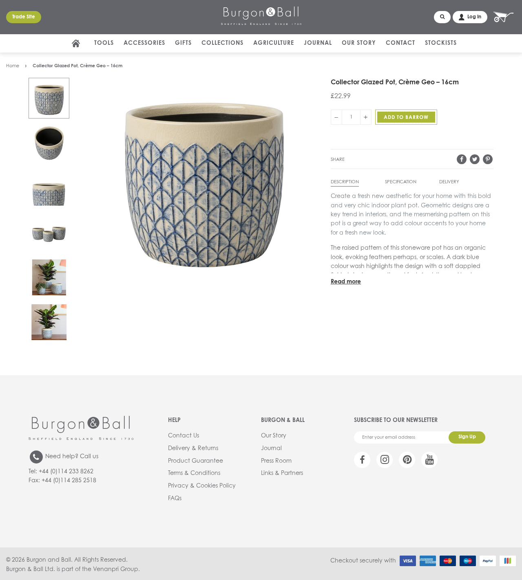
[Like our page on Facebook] (362, 460)
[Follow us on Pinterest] (407, 460)
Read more (346, 282)
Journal (318, 43)
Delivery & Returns (193, 448)
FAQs (174, 498)
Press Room (276, 461)
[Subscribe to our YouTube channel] (429, 460)
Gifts (183, 43)
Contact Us (183, 436)
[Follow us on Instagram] (384, 460)
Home (12, 66)
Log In (474, 17)
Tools (104, 43)
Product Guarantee (195, 461)
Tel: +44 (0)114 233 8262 (61, 472)
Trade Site (23, 17)
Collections (222, 43)
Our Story (359, 43)
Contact (400, 43)
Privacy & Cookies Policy (202, 486)
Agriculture (273, 43)
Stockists (441, 43)
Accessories (144, 43)
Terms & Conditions (194, 473)
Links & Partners (282, 473)
